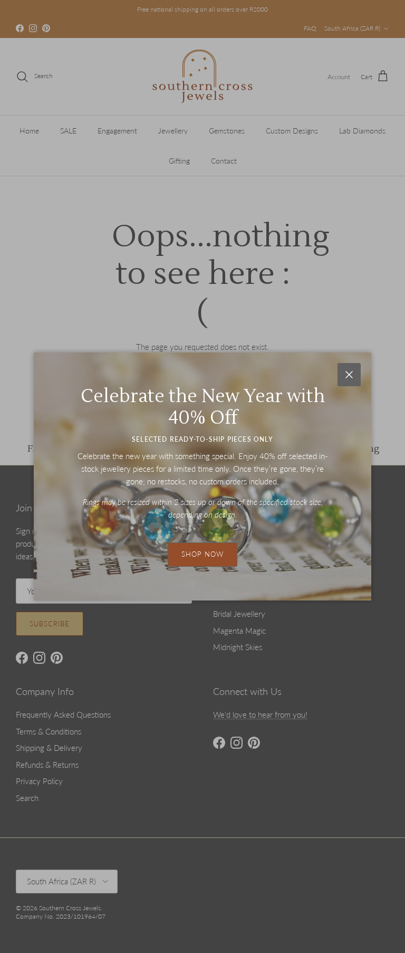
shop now (202, 554)
